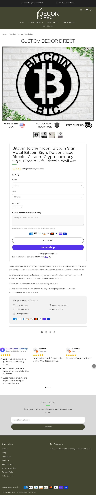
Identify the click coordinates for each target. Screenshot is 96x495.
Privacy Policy (8, 472)
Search (5, 449)
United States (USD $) (10, 487)
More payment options (48, 254)
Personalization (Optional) (26, 213)
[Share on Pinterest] (54, 332)
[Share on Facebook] (42, 332)
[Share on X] (46, 332)
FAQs (4, 453)
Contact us (6, 457)
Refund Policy (7, 464)
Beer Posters (53, 22)
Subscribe (48, 427)
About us (5, 460)
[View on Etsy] (35, 349)
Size (14, 191)
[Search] (91, 10)
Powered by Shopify (8, 492)
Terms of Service (9, 468)
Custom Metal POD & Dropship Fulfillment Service (70, 449)
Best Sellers (48, 26)
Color (14, 180)
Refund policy (7, 476)
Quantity (16, 203)
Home (22, 22)
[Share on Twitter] (50, 332)
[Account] (81, 10)
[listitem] (32, 3)
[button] (2, 366)
